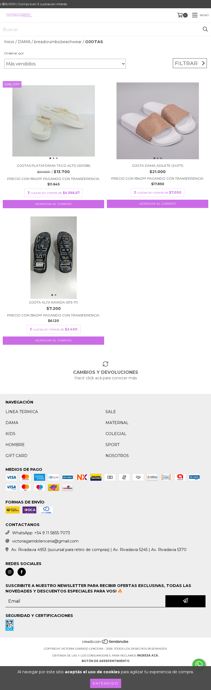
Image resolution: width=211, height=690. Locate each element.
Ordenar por (14, 53)
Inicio (9, 41)
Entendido (105, 683)
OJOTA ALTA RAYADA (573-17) (53, 302)
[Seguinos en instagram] (9, 572)
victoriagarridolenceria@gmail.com (45, 541)
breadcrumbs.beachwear (58, 41)
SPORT (113, 444)
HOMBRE (15, 444)
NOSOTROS (117, 455)
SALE (111, 411)
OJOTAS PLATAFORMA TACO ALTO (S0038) (53, 165)
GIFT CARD (16, 455)
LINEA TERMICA (21, 411)
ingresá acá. (148, 655)
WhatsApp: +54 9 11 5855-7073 (41, 532)
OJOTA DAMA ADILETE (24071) (157, 165)
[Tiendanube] (106, 643)
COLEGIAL (116, 433)
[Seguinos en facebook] (22, 572)
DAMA (24, 41)
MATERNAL (117, 422)
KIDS (10, 433)
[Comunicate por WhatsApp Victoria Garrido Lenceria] (199, 665)
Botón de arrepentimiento (105, 661)
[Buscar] (205, 29)
